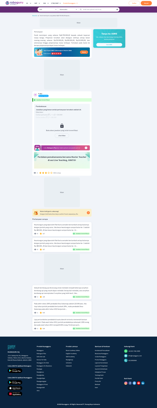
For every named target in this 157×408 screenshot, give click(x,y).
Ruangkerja (69, 360)
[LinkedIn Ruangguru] (143, 383)
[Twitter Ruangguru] (134, 383)
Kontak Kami (99, 378)
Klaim (84, 52)
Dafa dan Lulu (41, 357)
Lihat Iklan (61, 136)
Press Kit (98, 381)
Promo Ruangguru (100, 360)
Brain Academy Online (73, 350)
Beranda (34, 15)
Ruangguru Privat (42, 384)
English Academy (71, 353)
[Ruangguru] (11, 347)
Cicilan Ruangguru (100, 357)
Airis (38, 391)
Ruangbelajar (41, 378)
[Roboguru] (15, 3)
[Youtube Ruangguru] (138, 383)
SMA (44, 3)
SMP (35, 3)
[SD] (30, 3)
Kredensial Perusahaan (102, 350)
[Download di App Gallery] (20, 394)
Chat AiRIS (109, 44)
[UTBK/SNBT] (60, 3)
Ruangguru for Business (44, 366)
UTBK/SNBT (55, 3)
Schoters (69, 363)
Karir (96, 387)
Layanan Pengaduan (101, 366)
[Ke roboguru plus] (62, 148)
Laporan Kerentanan (101, 363)
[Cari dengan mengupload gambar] (117, 9)
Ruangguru (40, 350)
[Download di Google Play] (20, 370)
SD (27, 3)
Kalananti (69, 366)
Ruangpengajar (41, 381)
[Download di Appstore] (20, 388)
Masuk (146, 3)
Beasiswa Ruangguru (101, 353)
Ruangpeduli (41, 387)
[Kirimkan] (80, 9)
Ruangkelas (40, 375)
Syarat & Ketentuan (101, 369)
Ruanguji (39, 369)
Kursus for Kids (41, 360)
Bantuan (97, 384)
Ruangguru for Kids (43, 363)
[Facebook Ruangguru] (130, 383)
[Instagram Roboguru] (126, 383)
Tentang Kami (99, 375)
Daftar (134, 3)
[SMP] (39, 3)
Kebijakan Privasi (100, 372)
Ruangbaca (40, 372)
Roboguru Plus (41, 353)
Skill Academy (70, 357)
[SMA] (48, 3)
